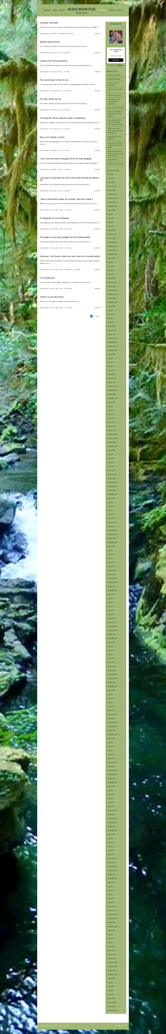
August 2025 (111, 210)
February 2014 (112, 762)
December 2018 (112, 530)
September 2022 (112, 350)
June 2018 (111, 554)
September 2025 (112, 206)
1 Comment (67, 71)
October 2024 (112, 250)
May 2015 (110, 702)
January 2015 (111, 718)
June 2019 (111, 506)
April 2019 (111, 514)
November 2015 (112, 678)
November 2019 (112, 486)
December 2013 (112, 770)
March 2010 (111, 950)
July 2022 (110, 358)
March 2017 (111, 614)
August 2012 (111, 834)
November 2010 (112, 918)
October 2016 (112, 634)
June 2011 (111, 890)
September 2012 (112, 830)
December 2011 (112, 866)
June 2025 (111, 218)
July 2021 (110, 406)
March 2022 (111, 374)
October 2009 (112, 970)
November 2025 (112, 198)
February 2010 (112, 954)
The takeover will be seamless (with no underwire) (62, 118)
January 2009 (111, 1006)
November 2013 (112, 774)
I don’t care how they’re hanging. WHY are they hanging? (66, 158)
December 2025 (112, 194)
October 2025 (112, 202)
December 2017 (112, 578)
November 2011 (112, 870)
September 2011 (112, 878)
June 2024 (111, 266)
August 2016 (111, 642)
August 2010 (111, 930)
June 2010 (111, 938)
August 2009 (111, 978)
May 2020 (110, 462)
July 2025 (110, 214)
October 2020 (112, 442)
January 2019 (111, 526)
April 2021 (111, 418)
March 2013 (111, 806)
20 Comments (68, 229)
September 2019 (112, 494)
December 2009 (112, 962)
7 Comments (70, 33)
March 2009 (111, 998)
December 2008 (112, 1010)
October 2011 (112, 874)
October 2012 (112, 826)
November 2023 (112, 294)
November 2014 (112, 726)
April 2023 (111, 322)
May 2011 (110, 894)
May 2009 (110, 990)
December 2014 (112, 722)
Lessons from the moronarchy (53, 61)
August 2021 (111, 402)
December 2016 (112, 626)
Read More (97, 33)
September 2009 (112, 974)
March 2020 (111, 470)
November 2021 (112, 390)
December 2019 (112, 482)
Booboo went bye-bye (50, 42)
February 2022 (112, 378)
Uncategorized (61, 33)
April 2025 (111, 226)
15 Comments (68, 307)
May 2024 (110, 270)
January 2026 (111, 190)
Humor (60, 52)
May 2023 (110, 318)
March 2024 (111, 278)
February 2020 (112, 474)
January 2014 (111, 766)
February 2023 (112, 330)
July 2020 (110, 454)
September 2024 (112, 254)
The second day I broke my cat (54, 80)
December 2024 (112, 242)
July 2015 (110, 694)
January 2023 (111, 334)
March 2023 (111, 326)
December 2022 (112, 338)
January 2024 (111, 286)
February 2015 (112, 714)
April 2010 (111, 946)
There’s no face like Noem (52, 297)
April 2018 (111, 562)
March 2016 (111, 662)
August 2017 (111, 594)
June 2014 (111, 746)
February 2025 (112, 234)
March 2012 (111, 854)
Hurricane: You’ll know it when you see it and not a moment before (70, 256)
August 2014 (111, 738)
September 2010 (112, 926)
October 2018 (112, 538)
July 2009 (110, 982)
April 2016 (111, 658)
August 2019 (111, 498)
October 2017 (112, 586)
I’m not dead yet (47, 278)
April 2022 (111, 370)
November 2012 (112, 822)
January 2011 (111, 910)
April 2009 (111, 994)
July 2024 (110, 262)
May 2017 (110, 606)
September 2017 (112, 590)
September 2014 (112, 734)
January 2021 (111, 430)
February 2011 (112, 906)
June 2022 (111, 362)
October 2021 (112, 394)
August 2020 (111, 450)
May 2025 (110, 222)
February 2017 (112, 618)
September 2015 (112, 686)
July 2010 (110, 934)
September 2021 (112, 398)
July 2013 (110, 790)
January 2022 (111, 382)
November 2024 (112, 246)
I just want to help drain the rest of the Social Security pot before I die (70, 179)
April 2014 (111, 754)
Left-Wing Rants (68, 269)
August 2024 (111, 258)
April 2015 (111, 706)
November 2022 (112, 342)
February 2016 (112, 666)
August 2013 (111, 786)
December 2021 (112, 386)
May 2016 (110, 654)
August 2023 (111, 306)
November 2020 (112, 438)
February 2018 (112, 570)
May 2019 (110, 510)
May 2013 (110, 798)
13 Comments (66, 191)
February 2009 (112, 1002)
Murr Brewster (45, 33)
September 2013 (112, 782)
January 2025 (111, 238)
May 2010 (110, 942)
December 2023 (112, 290)
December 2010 (112, 914)
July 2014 (110, 742)
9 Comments (67, 110)
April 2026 (111, 178)
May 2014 (110, 750)
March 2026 (111, 182)
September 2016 (112, 638)
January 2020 (111, 478)
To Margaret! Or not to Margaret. (55, 218)
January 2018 (111, 574)
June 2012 (111, 842)
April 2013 (111, 802)
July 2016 (110, 646)
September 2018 (112, 542)
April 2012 (111, 850)
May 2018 (110, 558)
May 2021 (110, 414)
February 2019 (112, 522)
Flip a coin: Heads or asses (52, 137)
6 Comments (66, 150)
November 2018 (112, 534)
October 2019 (112, 490)
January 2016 (111, 670)
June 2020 (111, 458)
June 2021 (111, 410)
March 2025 (111, 230)
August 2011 (111, 882)
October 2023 (112, 298)
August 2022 (111, 354)
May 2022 (110, 366)
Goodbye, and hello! (49, 23)
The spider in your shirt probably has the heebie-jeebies (65, 237)
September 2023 (112, 302)
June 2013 (111, 794)
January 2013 (111, 814)
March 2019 (111, 518)
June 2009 (111, 986)
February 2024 (112, 282)
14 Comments (67, 90)
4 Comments (67, 52)
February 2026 (112, 186)
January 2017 (111, 622)
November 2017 (112, 582)
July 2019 (110, 502)
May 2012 (110, 846)
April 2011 (111, 898)
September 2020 (112, 446)
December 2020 (112, 434)
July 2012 (110, 838)
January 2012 (111, 862)
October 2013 (112, 778)
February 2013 (112, 810)
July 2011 (110, 886)
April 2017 (111, 610)
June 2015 (111, 698)
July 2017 (110, 598)
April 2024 (111, 274)
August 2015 (111, 690)
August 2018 (111, 546)
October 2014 (112, 730)
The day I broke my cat (50, 99)
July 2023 (110, 310)
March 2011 (111, 902)
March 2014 (111, 758)
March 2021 (111, 422)
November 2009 (112, 966)
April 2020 (111, 466)
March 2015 (111, 710)
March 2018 (111, 566)
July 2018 (110, 550)
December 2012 (112, 818)
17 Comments (66, 169)
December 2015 (112, 674)
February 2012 (112, 858)
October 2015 (112, 682)
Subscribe (115, 60)
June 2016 (111, 650)
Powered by (111, 65)
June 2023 (111, 314)
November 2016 (112, 630)
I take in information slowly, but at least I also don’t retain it (66, 199)
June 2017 (111, 602)
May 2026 (110, 174)
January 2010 (111, 958)
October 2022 (112, 346)
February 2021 (112, 426)
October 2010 (112, 922)
